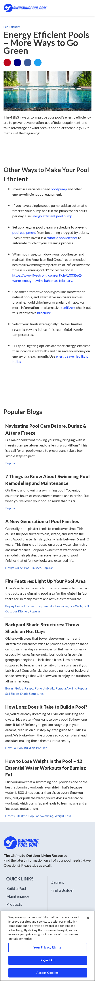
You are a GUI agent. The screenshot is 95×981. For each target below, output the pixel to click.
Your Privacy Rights (47, 947)
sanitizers (68, 307)
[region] (47, 946)
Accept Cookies (47, 972)
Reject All (47, 960)
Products (14, 904)
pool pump (59, 189)
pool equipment (24, 232)
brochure (44, 313)
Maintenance (17, 896)
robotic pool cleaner (62, 238)
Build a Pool (16, 888)
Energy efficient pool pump (51, 216)
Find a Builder (62, 890)
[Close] (88, 918)
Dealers (57, 882)
